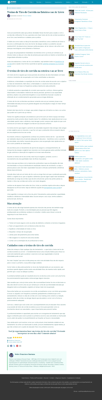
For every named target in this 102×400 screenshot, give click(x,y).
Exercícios (48, 2)
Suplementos (58, 2)
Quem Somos (25, 378)
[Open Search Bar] (92, 2)
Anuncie (46, 378)
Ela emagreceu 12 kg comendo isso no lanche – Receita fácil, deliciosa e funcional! (83, 179)
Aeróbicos (19, 8)
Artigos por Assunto (60, 378)
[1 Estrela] (14, 337)
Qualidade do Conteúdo (73, 378)
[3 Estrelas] (17, 337)
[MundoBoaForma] (12, 2)
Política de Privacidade (36, 378)
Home (9, 8)
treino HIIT (19, 342)
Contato (52, 378)
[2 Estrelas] (15, 337)
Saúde (76, 2)
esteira (14, 342)
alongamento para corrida (52, 187)
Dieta (31, 2)
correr (10, 342)
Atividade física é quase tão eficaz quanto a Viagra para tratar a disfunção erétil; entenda (84, 48)
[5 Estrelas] (21, 337)
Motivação (85, 2)
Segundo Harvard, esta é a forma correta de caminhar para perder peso (84, 65)
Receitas (39, 2)
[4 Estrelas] (19, 337)
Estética (68, 2)
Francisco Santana (27, 15)
